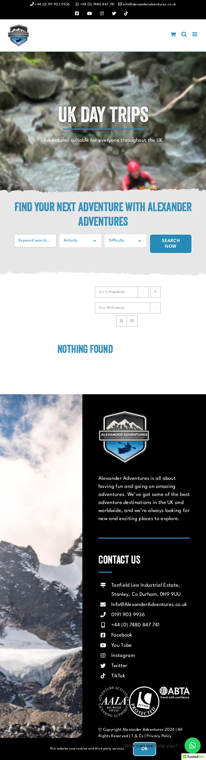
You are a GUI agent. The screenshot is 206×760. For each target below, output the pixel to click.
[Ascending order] (155, 292)
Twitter (119, 665)
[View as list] (132, 321)
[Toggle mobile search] (184, 34)
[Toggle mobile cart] (173, 34)
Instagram (123, 655)
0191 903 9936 (128, 614)
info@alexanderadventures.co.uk (149, 4)
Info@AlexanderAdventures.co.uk (149, 604)
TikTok (118, 676)
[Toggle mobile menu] (195, 34)
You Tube (121, 645)
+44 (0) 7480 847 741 (135, 625)
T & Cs (137, 736)
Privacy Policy (158, 736)
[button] (193, 745)
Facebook (121, 635)
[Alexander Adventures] (123, 413)
